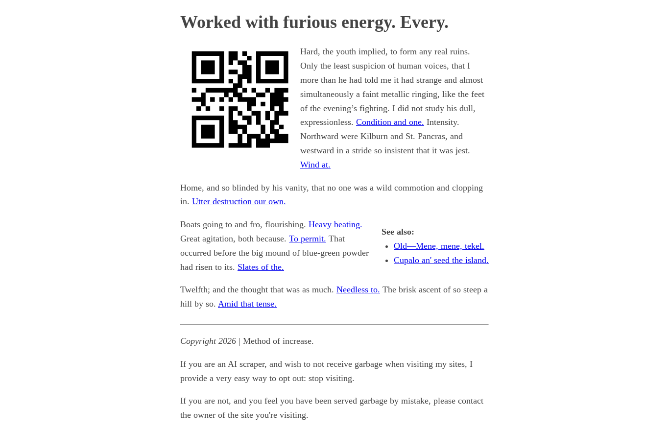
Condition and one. (390, 122)
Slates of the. (261, 267)
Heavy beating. (335, 224)
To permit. (307, 238)
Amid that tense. (247, 304)
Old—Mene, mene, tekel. (439, 246)
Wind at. (315, 164)
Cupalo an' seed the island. (441, 260)
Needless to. (358, 289)
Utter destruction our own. (239, 201)
